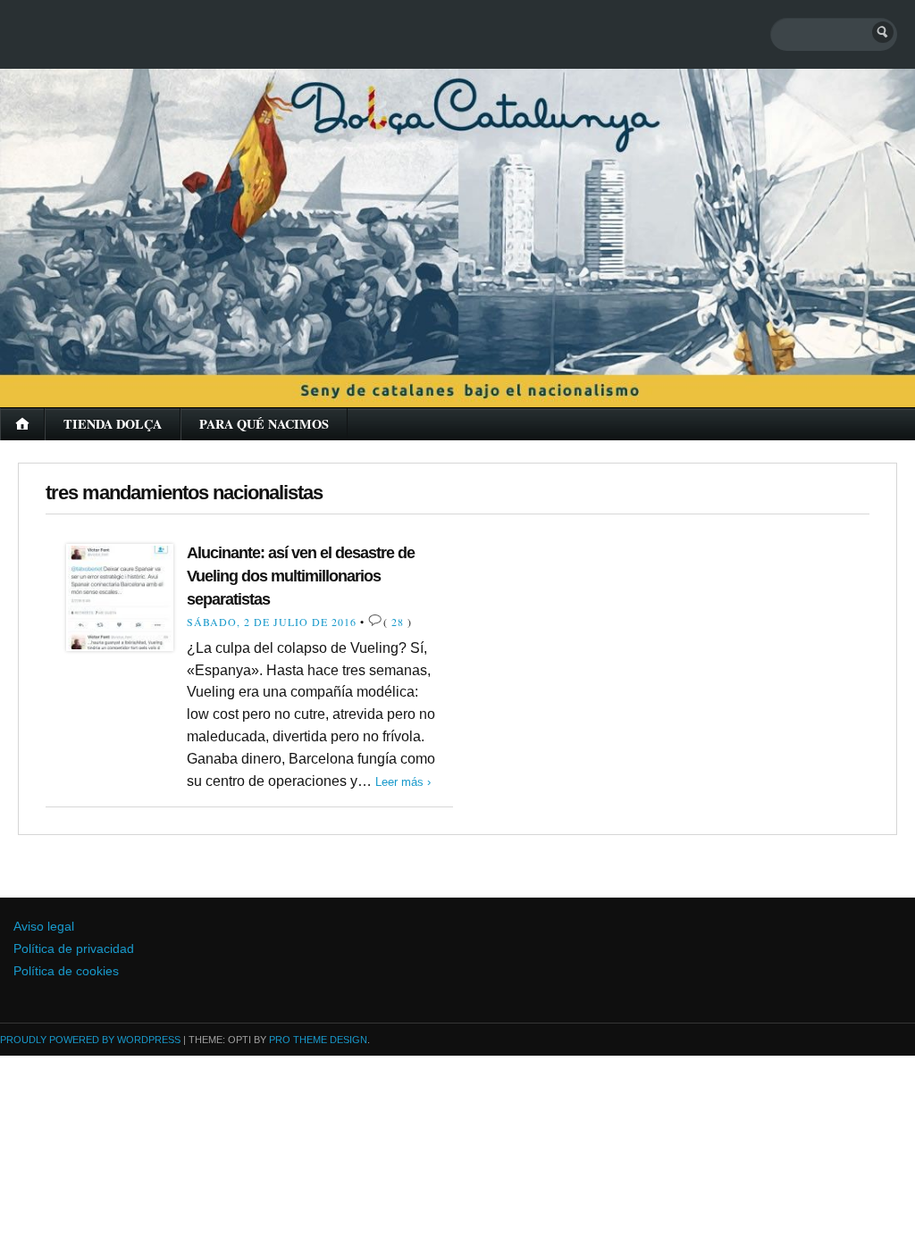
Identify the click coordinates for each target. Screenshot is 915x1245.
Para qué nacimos (264, 423)
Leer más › (403, 782)
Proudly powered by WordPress (90, 1039)
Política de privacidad (73, 949)
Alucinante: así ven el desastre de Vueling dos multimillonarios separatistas (301, 575)
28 (397, 621)
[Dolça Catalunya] (457, 214)
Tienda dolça (112, 423)
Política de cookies (66, 971)
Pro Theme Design (318, 1039)
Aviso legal (43, 926)
